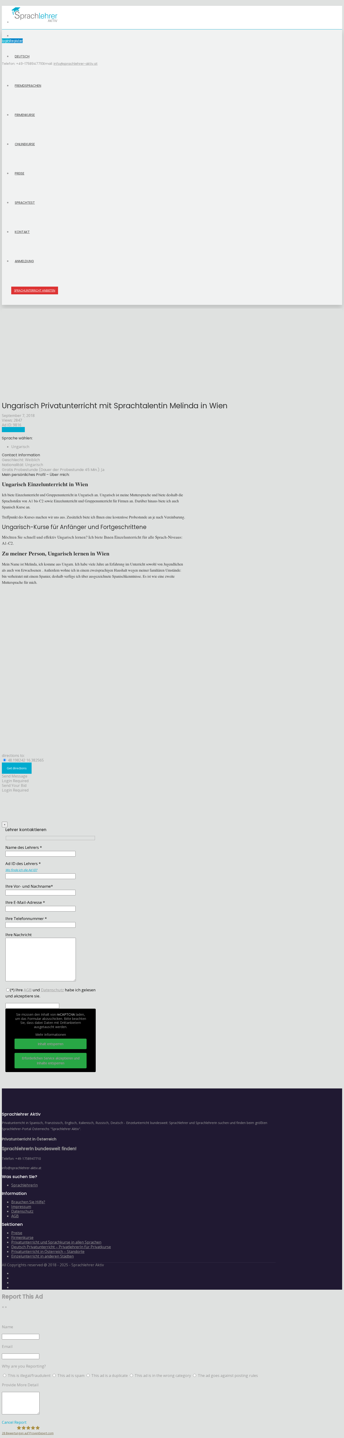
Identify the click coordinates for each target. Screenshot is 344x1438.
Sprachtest (25, 202)
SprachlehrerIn (24, 1185)
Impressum (21, 1206)
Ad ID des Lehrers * (23, 866)
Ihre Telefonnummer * (26, 918)
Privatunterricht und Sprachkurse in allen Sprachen (56, 1242)
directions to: (13, 755)
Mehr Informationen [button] (50, 1035)
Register (16, 40)
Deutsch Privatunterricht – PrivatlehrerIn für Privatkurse (61, 1246)
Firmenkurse (25, 115)
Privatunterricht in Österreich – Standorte (47, 1251)
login (6, 40)
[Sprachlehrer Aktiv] (34, 22)
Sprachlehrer (13, 429)
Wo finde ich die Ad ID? (21, 870)
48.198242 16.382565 (25, 760)
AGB (15, 1216)
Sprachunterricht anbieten (34, 290)
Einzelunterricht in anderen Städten (42, 1256)
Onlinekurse (25, 144)
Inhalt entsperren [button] (50, 1044)
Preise (19, 173)
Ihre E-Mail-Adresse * (25, 902)
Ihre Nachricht (18, 934)
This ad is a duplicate (110, 1375)
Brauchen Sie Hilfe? (28, 1201)
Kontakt (22, 232)
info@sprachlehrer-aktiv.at (76, 63)
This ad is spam (71, 1375)
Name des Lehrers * (23, 847)
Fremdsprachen (28, 85)
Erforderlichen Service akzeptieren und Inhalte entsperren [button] (51, 1060)
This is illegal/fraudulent (29, 1375)
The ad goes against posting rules (228, 1375)
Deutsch (22, 56)
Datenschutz (22, 1211)
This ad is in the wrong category (163, 1375)
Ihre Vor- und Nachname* (29, 886)
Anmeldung (24, 261)
